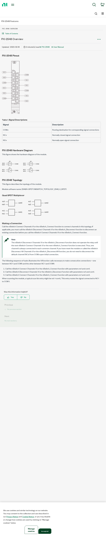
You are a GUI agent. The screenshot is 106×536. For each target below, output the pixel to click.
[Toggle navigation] (16, 4)
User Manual (58, 46)
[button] (51, 33)
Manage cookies (31, 529)
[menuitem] (94, 5)
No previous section (14, 309)
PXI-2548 (46, 46)
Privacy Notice (12, 516)
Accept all (44, 531)
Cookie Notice (28, 516)
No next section (10, 320)
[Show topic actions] (98, 39)
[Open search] (96, 13)
